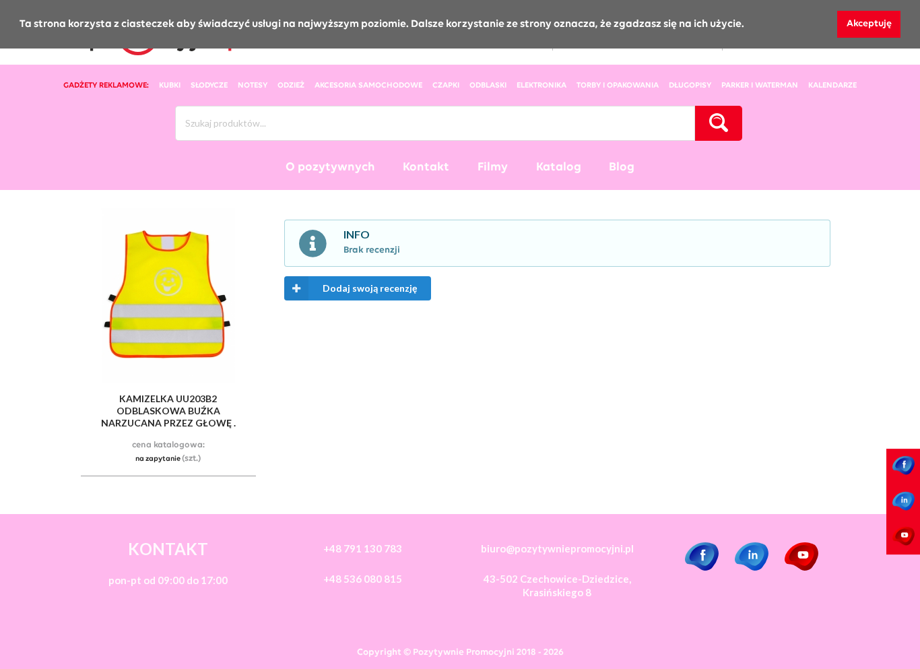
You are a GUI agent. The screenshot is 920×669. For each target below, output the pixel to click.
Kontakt (426, 167)
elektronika (541, 86)
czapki (445, 86)
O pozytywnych (330, 167)
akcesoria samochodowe (368, 86)
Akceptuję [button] (869, 24)
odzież (290, 86)
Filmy (493, 167)
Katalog (558, 167)
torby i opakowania (618, 86)
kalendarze (832, 86)
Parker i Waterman (759, 86)
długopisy (690, 86)
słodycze (209, 86)
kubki (169, 86)
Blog (621, 167)
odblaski (487, 86)
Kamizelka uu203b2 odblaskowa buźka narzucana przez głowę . (168, 410)
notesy (252, 86)
